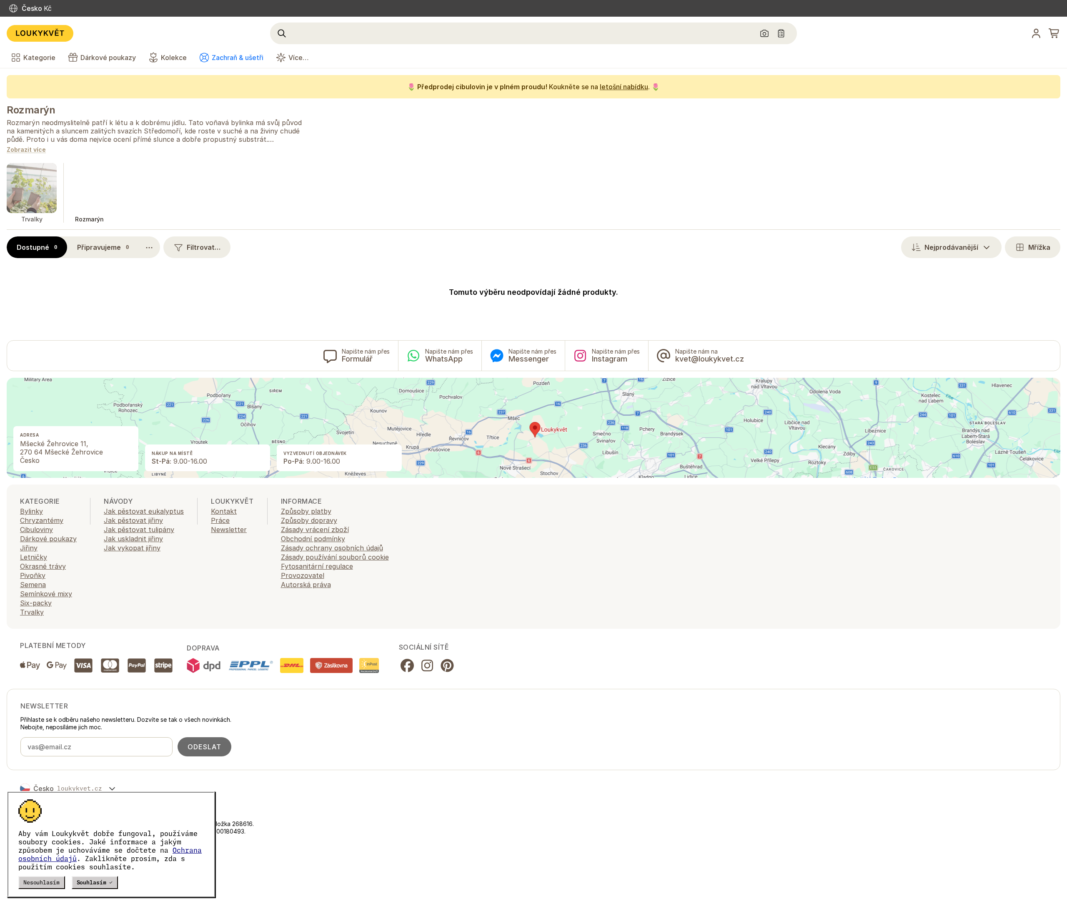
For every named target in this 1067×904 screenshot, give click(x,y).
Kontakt (224, 511)
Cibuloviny (36, 529)
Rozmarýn (31, 110)
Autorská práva (306, 584)
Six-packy (36, 603)
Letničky (33, 557)
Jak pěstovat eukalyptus (144, 511)
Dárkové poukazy (48, 539)
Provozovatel (302, 575)
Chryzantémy (41, 520)
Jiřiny (29, 548)
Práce (220, 520)
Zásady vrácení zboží (315, 529)
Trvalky (32, 612)
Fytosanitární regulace (317, 566)
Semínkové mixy (46, 594)
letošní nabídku (624, 87)
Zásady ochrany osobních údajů (332, 548)
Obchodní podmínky (313, 539)
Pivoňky (32, 575)
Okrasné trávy (43, 566)
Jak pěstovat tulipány (139, 529)
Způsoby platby (306, 511)
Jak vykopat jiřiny (132, 548)
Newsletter (229, 529)
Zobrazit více (26, 150)
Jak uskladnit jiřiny (133, 539)
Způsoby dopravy (309, 520)
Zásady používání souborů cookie (335, 557)
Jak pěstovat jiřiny (133, 520)
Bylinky (31, 511)
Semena (33, 584)
